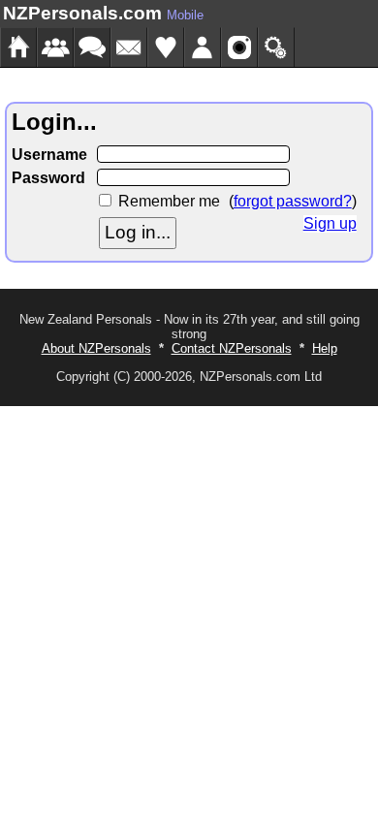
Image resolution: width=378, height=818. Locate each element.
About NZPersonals (96, 348)
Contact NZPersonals (232, 348)
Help (324, 348)
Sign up (330, 223)
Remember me (169, 201)
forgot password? (293, 201)
